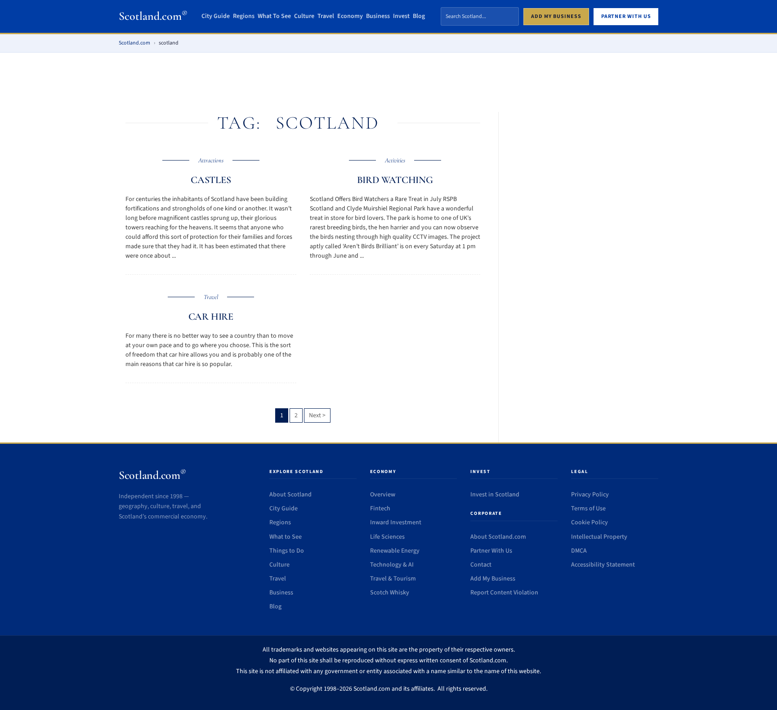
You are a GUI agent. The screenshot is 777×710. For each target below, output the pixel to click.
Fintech (380, 508)
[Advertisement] (388, 85)
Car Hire (210, 316)
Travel (325, 16)
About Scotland (290, 494)
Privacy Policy (590, 494)
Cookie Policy (589, 522)
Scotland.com (153, 16)
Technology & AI (392, 564)
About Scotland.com (498, 536)
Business (378, 16)
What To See (274, 16)
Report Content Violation (504, 592)
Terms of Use (588, 508)
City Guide (215, 16)
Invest (401, 16)
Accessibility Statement (603, 564)
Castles (211, 180)
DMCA (579, 550)
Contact (480, 564)
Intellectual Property (599, 536)
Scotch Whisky (389, 592)
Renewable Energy (395, 550)
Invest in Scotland (494, 494)
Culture (304, 16)
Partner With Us (491, 550)
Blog (419, 16)
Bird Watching (395, 180)
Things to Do (286, 550)
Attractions (210, 160)
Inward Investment (395, 522)
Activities (395, 160)
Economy (350, 16)
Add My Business (492, 578)
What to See (285, 536)
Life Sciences (387, 536)
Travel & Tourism (393, 578)
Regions (244, 16)
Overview (382, 494)
